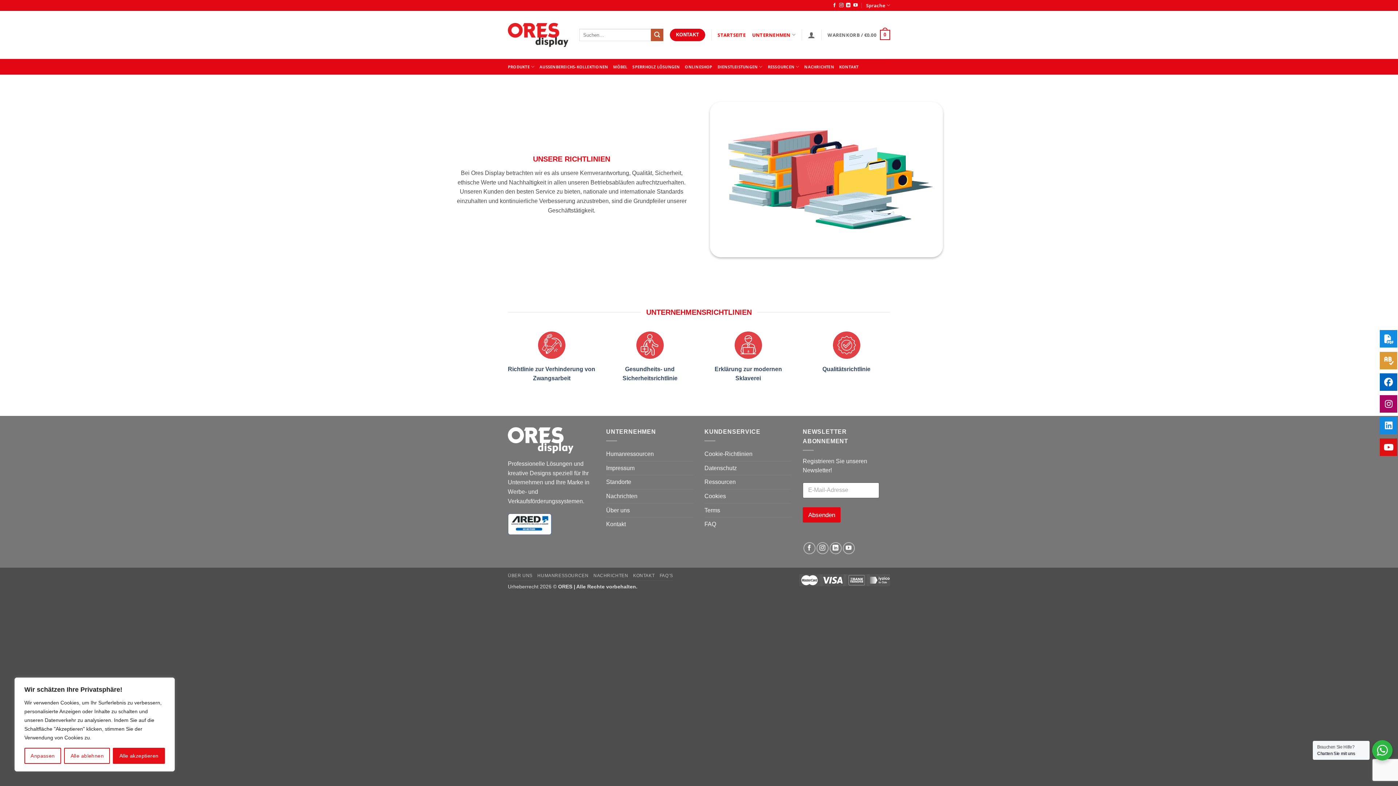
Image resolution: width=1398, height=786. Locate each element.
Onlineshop (698, 67)
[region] (95, 724)
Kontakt (616, 524)
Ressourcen (720, 482)
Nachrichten (819, 67)
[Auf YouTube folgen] (855, 5)
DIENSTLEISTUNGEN (738, 67)
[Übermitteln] (657, 35)
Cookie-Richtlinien (728, 454)
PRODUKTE (519, 67)
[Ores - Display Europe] (538, 35)
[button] (811, 35)
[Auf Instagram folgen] (841, 5)
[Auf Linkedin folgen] (848, 5)
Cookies (715, 496)
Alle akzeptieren (139, 756)
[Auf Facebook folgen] (834, 5)
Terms (712, 510)
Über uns (618, 510)
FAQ (710, 524)
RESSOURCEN (781, 67)
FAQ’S (666, 575)
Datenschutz (720, 468)
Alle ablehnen (87, 756)
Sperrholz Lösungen (656, 67)
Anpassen (43, 756)
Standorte (618, 482)
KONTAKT (849, 67)
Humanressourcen (630, 454)
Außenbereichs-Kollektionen (574, 67)
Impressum (620, 468)
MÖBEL (620, 67)
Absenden (821, 515)
